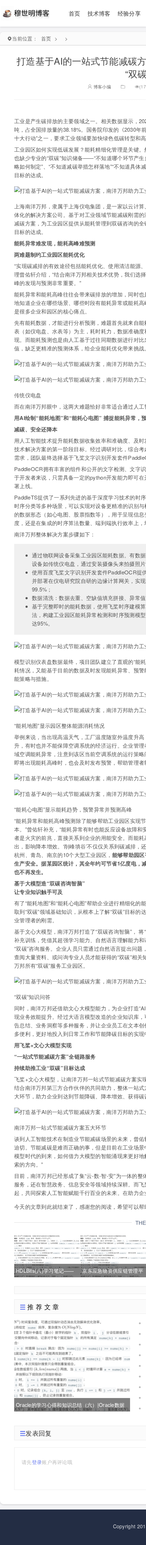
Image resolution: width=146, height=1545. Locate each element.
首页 (74, 13)
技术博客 (99, 13)
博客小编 (101, 86)
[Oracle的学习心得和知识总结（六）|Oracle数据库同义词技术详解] (72, 1364)
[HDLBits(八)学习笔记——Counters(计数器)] (46, 1255)
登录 (37, 1461)
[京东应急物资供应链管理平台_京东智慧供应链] (113, 1255)
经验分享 (129, 13)
